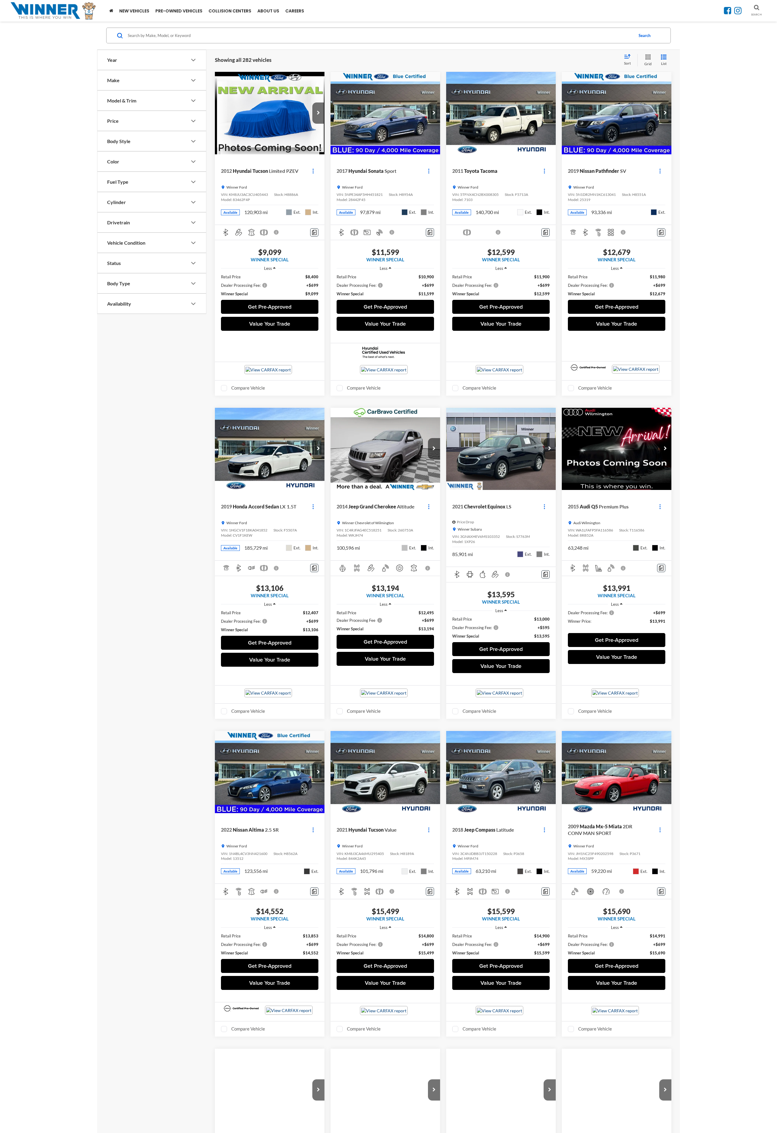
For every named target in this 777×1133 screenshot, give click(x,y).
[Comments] (314, 232)
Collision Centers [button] (230, 11)
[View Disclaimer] (276, 232)
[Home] (111, 11)
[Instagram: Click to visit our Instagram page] (737, 12)
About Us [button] (268, 11)
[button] (318, 113)
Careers (294, 11)
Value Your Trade (269, 323)
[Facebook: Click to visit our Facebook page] (727, 12)
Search (644, 35)
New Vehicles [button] (134, 11)
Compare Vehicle (248, 388)
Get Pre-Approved (269, 306)
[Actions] (313, 171)
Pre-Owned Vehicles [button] (178, 11)
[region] (269, 285)
